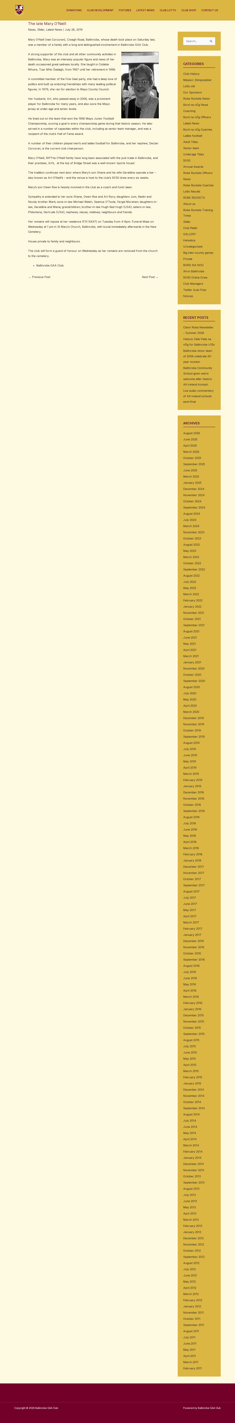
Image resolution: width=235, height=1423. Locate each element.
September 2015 (194, 1034)
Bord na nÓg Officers (197, 117)
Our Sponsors (192, 92)
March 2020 (191, 712)
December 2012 (193, 1238)
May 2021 (189, 643)
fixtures (188, 296)
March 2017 (191, 922)
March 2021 (191, 656)
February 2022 (192, 600)
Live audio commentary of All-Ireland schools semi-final (198, 396)
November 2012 (193, 1244)
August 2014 (191, 1114)
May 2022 (189, 588)
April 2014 (190, 1139)
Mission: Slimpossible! (197, 80)
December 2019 (193, 718)
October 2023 (192, 538)
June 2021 (190, 637)
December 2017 (193, 866)
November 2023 (193, 532)
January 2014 (192, 1157)
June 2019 (190, 755)
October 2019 (192, 730)
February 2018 (192, 854)
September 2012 (194, 1257)
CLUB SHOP (188, 10)
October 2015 (192, 1027)
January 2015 (192, 1083)
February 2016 (192, 1003)
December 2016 (193, 941)
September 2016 (194, 959)
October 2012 (192, 1250)
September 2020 (194, 681)
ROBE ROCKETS (194, 197)
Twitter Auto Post (194, 290)
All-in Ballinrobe (193, 271)
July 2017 (189, 897)
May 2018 (189, 835)
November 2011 (193, 1312)
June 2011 (189, 1343)
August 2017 (191, 891)
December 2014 (193, 1089)
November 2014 (193, 1096)
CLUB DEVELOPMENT (100, 10)
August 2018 (191, 817)
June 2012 (190, 1275)
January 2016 (192, 1009)
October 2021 (192, 619)
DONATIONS (74, 10)
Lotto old (189, 86)
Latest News (54, 29)
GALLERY (189, 234)
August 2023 (191, 544)
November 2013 (193, 1170)
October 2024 (192, 501)
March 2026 (191, 451)
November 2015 (193, 1021)
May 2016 (189, 984)
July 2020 (189, 693)
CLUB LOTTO (168, 10)
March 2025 (191, 476)
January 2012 (192, 1306)
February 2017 (192, 928)
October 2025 (192, 458)
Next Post (150, 277)
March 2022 (191, 594)
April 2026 (190, 445)
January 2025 (192, 482)
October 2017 (192, 879)
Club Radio (190, 228)
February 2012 (192, 1300)
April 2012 (189, 1288)
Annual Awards (193, 166)
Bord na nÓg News (195, 104)
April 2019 (189, 767)
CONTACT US (209, 10)
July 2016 (189, 972)
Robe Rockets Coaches (198, 185)
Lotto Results (191, 191)
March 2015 (191, 1071)
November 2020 (194, 668)
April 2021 (189, 650)
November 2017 (193, 873)
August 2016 (191, 965)
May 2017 (189, 910)
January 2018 (192, 860)
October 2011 (191, 1318)
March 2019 (191, 773)
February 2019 (192, 780)
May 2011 (189, 1349)
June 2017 (190, 904)
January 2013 (192, 1232)
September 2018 (194, 811)
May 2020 (189, 699)
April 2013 (189, 1213)
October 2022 (192, 563)
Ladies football (192, 135)
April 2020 (190, 705)
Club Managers (193, 283)
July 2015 (189, 1046)
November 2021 (193, 612)
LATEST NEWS (145, 10)
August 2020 (191, 687)
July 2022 (189, 582)
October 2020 (192, 674)
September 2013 (194, 1182)
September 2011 (193, 1325)
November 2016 (193, 947)
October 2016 (192, 953)
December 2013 (193, 1164)
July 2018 (189, 823)
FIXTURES (125, 10)
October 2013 (192, 1176)
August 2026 (191, 433)
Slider (40, 29)
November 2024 (194, 495)
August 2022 (191, 575)
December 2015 (193, 1015)
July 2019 (189, 749)
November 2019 (193, 724)
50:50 (186, 160)
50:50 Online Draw (195, 277)
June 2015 (190, 1052)
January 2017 (192, 935)
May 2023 (189, 551)
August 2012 (191, 1263)
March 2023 (191, 557)
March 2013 (191, 1219)
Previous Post (39, 277)
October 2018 (192, 804)
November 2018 (193, 798)
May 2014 (189, 1133)
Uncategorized (192, 246)
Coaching (189, 111)
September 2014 (194, 1108)
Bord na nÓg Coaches (197, 129)
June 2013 (190, 1201)
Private (187, 259)
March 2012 (191, 1294)
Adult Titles (190, 142)
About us (189, 204)
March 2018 (191, 848)
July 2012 (189, 1269)
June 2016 (190, 978)
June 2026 (190, 439)
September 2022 (194, 569)
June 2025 (190, 470)
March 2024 (191, 526)
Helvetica (189, 240)
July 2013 (189, 1195)
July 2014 (189, 1120)
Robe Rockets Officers (197, 173)
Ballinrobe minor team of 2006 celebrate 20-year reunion (197, 356)
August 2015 (191, 1040)
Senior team (191, 148)
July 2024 (189, 520)
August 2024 (191, 513)
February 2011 (192, 1368)
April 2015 (189, 1065)
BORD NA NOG (193, 265)
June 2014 (190, 1126)
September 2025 (194, 464)
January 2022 (192, 606)
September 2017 (194, 885)
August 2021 (191, 631)
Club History (191, 74)
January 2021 (192, 662)
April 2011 (189, 1356)
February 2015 (192, 1077)
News (31, 29)
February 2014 (192, 1151)
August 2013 (191, 1188)
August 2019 (191, 743)
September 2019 (194, 736)
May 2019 (189, 761)
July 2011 (189, 1337)
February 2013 (192, 1226)
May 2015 (189, 1058)
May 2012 (189, 1281)
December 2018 (193, 792)
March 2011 (190, 1362)
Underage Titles (193, 154)
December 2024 (193, 489)
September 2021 (194, 625)
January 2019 (192, 786)
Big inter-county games (198, 252)
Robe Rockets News (196, 98)
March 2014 (191, 1145)
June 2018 (190, 829)
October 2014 (192, 1102)
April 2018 (189, 842)
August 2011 (191, 1331)
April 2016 (189, 990)
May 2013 (189, 1207)
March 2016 (191, 996)
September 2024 (194, 507)
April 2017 (189, 916)
